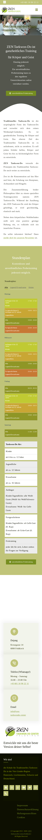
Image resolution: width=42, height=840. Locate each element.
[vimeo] (29, 787)
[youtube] (23, 787)
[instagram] (11, 787)
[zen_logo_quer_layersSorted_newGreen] (11, 8)
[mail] (35, 787)
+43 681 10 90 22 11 (19, 683)
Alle (6, 287)
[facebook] (6, 787)
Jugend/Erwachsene (18, 287)
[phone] (6, 793)
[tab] (6, 287)
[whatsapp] (17, 787)
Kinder (31, 287)
